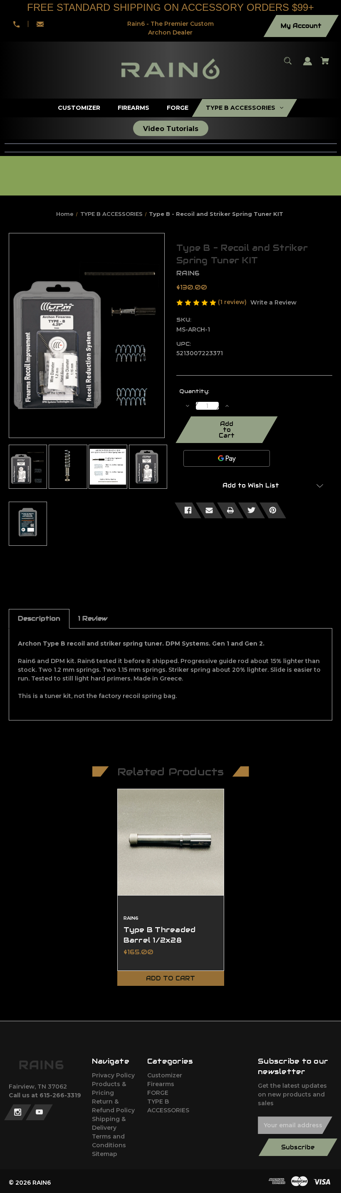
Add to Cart (170, 978)
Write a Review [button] (273, 302)
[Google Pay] (226, 458)
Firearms (160, 1084)
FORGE (157, 1092)
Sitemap (104, 1154)
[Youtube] (39, 1112)
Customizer (164, 1075)
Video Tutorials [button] (170, 129)
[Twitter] (251, 510)
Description (39, 618)
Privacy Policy (113, 1075)
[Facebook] (188, 510)
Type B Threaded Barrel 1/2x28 (160, 935)
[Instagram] (17, 1112)
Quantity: (194, 391)
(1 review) (233, 302)
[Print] (230, 510)
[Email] (209, 510)
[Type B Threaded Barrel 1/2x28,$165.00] (171, 842)
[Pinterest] (273, 510)
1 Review (92, 618)
